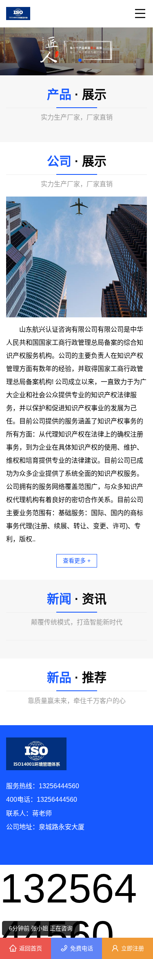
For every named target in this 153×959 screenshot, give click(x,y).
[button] (73, 60)
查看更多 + (77, 560)
